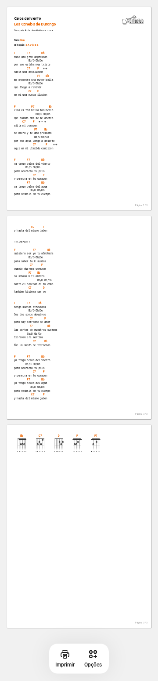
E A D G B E (32, 45)
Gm (22, 40)
